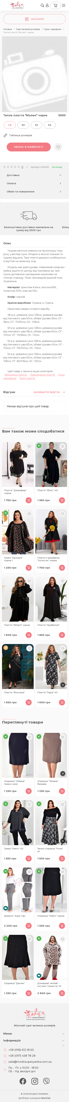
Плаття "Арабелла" (48, 625)
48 (10, 124)
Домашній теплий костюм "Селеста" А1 (49, 984)
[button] (42, 5)
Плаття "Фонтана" (14, 692)
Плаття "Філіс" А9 (47, 490)
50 (23, 124)
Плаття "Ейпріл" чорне (17, 625)
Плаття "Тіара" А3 (47, 692)
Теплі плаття (27, 378)
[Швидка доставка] (18, 890)
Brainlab (45, 1098)
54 (49, 124)
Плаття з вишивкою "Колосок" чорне (48, 559)
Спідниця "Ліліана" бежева (47, 782)
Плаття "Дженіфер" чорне (15, 491)
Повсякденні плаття (42, 374)
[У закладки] (58, 147)
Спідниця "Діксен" (14, 983)
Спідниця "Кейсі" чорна (50, 915)
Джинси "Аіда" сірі (14, 915)
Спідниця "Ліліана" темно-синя (14, 782)
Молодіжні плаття (16, 374)
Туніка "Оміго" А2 (13, 848)
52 (36, 124)
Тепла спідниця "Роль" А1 (50, 850)
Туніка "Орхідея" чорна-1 (13, 559)
